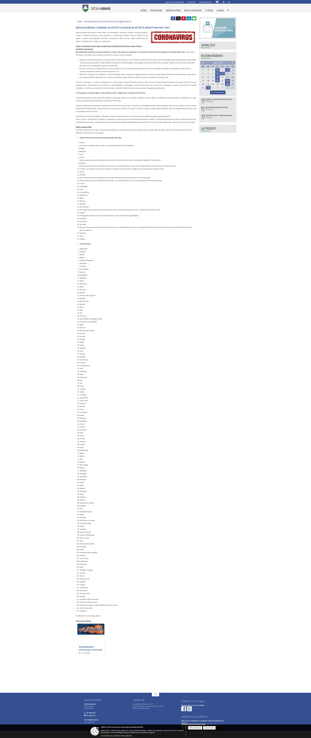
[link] (173, 18)
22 (227, 80)
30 (217, 70)
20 (217, 80)
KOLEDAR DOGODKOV (212, 56)
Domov (79, 22)
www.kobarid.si (89, 722)
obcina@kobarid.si (205, 2)
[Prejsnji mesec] (203, 63)
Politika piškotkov (126, 736)
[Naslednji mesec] (232, 63)
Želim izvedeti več (195, 728)
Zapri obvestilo (209, 728)
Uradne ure (139, 700)
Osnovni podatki (92, 700)
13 (217, 77)
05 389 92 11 (91, 716)
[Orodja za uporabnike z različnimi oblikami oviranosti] (217, 2)
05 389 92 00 (191, 2)
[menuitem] (143, 8)
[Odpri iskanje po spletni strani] (228, 10)
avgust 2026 (218, 62)
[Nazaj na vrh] (155, 694)
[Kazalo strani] (223, 2)
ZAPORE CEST (208, 45)
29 (227, 84)
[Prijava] (229, 2)
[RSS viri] (189, 709)
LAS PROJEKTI (208, 129)
